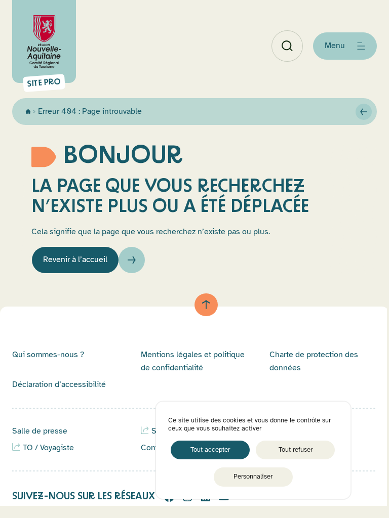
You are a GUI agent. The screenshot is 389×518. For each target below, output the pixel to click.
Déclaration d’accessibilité (59, 384)
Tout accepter (210, 450)
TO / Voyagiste (48, 448)
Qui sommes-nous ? (48, 355)
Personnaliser (253, 476)
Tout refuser (296, 450)
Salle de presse (39, 431)
